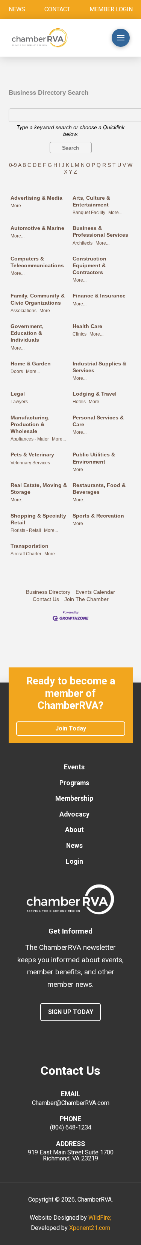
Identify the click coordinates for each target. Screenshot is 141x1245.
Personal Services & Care (98, 420)
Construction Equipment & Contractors (89, 265)
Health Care (87, 326)
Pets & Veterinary (32, 454)
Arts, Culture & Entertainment (91, 201)
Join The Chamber (86, 599)
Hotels (79, 401)
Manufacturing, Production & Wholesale (30, 424)
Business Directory (48, 592)
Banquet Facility (89, 212)
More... (17, 205)
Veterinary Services (30, 462)
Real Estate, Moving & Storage (39, 488)
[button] (91, 38)
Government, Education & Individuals (27, 333)
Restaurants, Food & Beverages (99, 488)
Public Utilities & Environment (94, 457)
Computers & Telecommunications (37, 262)
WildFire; (99, 1217)
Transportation (30, 546)
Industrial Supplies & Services (99, 367)
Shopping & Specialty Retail (38, 519)
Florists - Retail (26, 530)
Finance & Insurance (99, 296)
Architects (82, 243)
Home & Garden (31, 364)
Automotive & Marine (37, 228)
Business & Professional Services (100, 231)
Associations (23, 310)
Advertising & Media (36, 198)
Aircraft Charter (26, 553)
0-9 (13, 165)
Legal (18, 394)
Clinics (79, 334)
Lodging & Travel (95, 394)
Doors (17, 371)
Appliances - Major (30, 439)
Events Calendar (95, 592)
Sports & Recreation (98, 516)
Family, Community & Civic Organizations (38, 299)
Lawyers (19, 401)
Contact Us (46, 599)
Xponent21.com (89, 1227)
